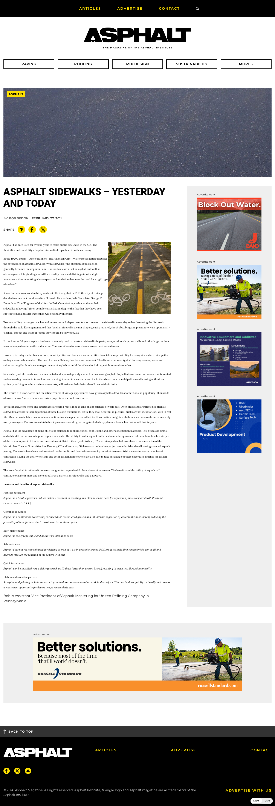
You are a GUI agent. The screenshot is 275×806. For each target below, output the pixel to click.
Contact (261, 750)
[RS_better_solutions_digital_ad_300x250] (229, 291)
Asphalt (16, 94)
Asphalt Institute (16, 795)
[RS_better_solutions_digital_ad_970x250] (137, 664)
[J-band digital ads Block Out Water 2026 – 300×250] (229, 224)
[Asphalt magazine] (137, 38)
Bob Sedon (19, 218)
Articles (106, 750)
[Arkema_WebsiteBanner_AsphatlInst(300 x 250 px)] (229, 359)
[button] (262, 801)
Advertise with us (249, 790)
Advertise (183, 750)
